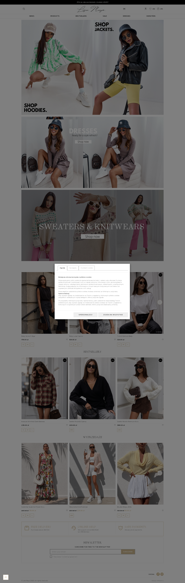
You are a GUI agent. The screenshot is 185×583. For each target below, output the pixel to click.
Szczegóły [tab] (73, 268)
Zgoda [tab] (62, 268)
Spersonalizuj (85, 315)
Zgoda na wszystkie (113, 315)
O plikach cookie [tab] (87, 268)
